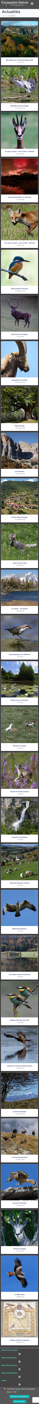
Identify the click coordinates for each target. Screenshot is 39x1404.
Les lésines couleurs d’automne (19, 974)
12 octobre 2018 (20, 1205)
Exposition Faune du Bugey (19, 106)
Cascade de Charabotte (19, 837)
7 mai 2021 (20, 931)
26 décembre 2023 (20, 382)
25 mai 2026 (20, 62)
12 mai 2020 (20, 1022)
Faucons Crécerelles (20, 1203)
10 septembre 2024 (20, 291)
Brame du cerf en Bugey (19, 334)
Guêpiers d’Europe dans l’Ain (19, 1020)
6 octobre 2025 (20, 153)
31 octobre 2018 (20, 1159)
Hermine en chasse (19, 746)
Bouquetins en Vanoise (19, 380)
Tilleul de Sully (20, 426)
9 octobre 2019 (20, 1068)
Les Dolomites (19, 471)
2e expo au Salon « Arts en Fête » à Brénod (19, 151)
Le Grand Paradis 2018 (19, 1157)
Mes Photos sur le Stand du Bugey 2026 (19, 60)
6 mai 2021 (20, 976)
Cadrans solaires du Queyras (19, 1340)
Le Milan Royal (19, 1294)
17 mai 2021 (20, 794)
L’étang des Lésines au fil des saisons (19, 1066)
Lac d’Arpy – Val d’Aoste (19, 609)
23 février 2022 (20, 565)
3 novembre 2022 (20, 473)
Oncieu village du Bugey (19, 517)
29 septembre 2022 (20, 519)
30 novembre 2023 (20, 428)
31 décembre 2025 (20, 108)
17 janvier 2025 (20, 199)
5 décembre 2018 (20, 1114)
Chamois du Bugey (19, 1249)
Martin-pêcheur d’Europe (19, 289)
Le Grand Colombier (19, 1111)
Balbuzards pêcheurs (19, 929)
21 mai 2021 (20, 702)
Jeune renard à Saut (20, 563)
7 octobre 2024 (20, 245)
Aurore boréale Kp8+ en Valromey (19, 197)
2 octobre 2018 (20, 1251)
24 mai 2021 (20, 656)
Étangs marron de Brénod (19, 700)
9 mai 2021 (20, 885)
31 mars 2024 (20, 336)
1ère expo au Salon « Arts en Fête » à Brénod (19, 243)
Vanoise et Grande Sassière (19, 791)
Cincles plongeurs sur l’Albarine (19, 654)
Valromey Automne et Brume (19, 883)
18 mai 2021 (20, 748)
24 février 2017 (20, 1342)
